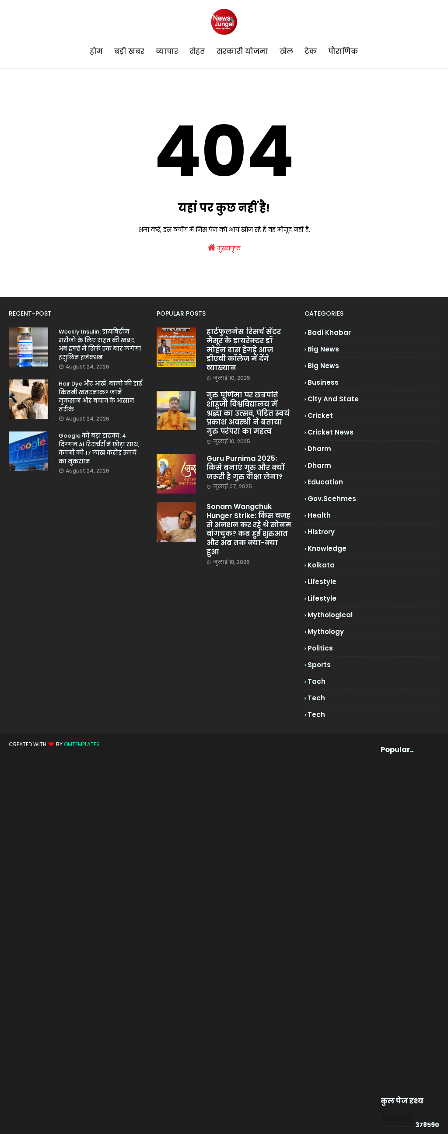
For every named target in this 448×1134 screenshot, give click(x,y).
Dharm (319, 465)
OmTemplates (82, 744)
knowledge (327, 548)
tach (317, 681)
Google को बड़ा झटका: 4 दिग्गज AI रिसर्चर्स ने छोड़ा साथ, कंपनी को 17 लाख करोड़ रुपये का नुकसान (99, 448)
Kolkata (321, 565)
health (319, 515)
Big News (323, 365)
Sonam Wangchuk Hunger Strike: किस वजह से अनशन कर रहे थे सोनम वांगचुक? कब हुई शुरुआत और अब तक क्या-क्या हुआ (248, 529)
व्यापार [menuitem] (167, 51)
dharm (319, 448)
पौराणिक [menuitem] (343, 51)
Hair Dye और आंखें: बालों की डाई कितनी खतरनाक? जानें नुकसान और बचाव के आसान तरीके (100, 396)
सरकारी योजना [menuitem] (242, 51)
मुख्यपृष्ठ (228, 248)
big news (323, 349)
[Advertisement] (395, 925)
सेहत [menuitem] (197, 51)
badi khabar (329, 332)
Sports (319, 664)
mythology (326, 631)
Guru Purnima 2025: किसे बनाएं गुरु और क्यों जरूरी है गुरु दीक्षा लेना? (245, 467)
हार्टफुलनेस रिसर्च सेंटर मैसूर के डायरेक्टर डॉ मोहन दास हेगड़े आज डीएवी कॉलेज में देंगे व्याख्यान (243, 350)
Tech (316, 714)
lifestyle (322, 581)
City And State (333, 399)
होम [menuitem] (96, 51)
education (325, 482)
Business (323, 382)
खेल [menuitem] (286, 51)
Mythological (330, 614)
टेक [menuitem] (310, 51)
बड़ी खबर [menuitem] (129, 51)
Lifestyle (322, 598)
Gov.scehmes (332, 498)
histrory (321, 531)
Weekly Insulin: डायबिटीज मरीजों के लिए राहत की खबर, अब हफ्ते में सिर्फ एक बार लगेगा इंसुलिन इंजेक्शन (100, 344)
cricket (320, 415)
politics (320, 648)
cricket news (331, 432)
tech (316, 698)
